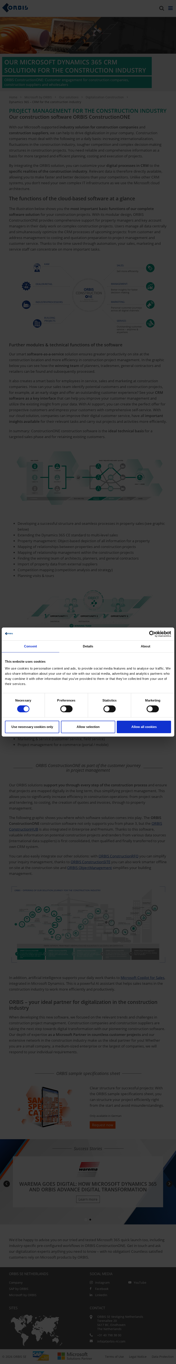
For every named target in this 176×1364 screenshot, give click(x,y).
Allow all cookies (144, 727)
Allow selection (88, 727)
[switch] (66, 708)
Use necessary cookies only (32, 727)
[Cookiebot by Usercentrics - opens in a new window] (152, 634)
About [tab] (145, 646)
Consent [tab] (30, 646)
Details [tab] (88, 646)
